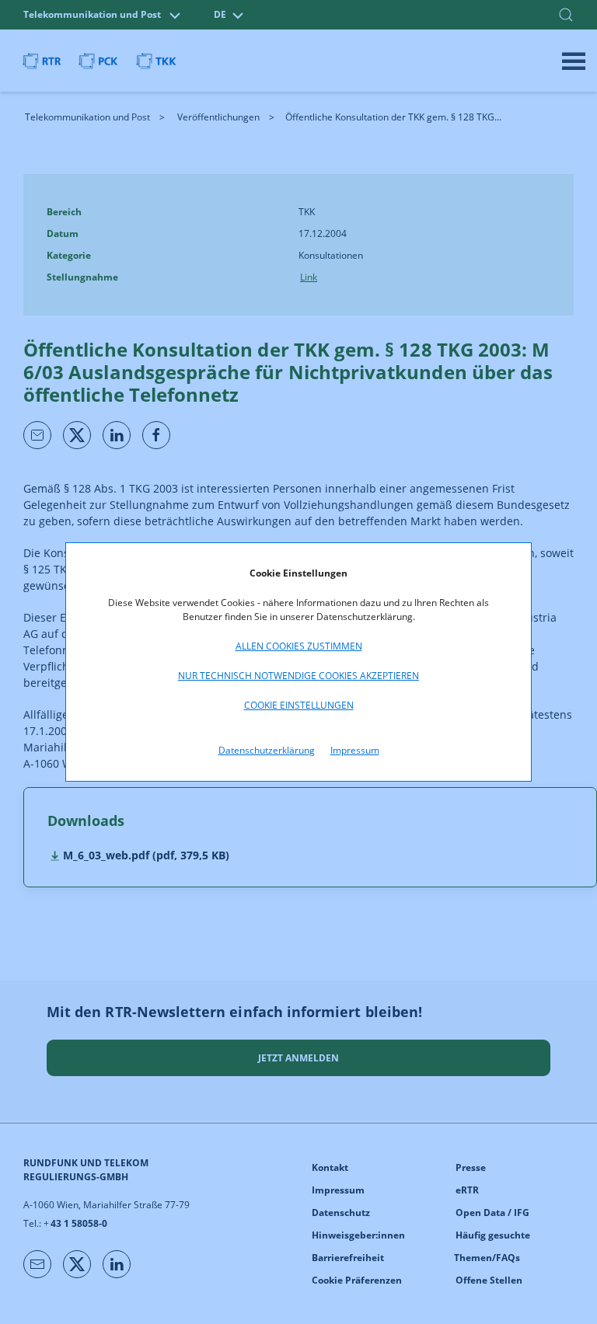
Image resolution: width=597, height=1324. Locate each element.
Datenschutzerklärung (266, 750)
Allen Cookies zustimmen (299, 646)
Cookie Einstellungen (299, 705)
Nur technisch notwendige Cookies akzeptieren (298, 675)
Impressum (354, 750)
